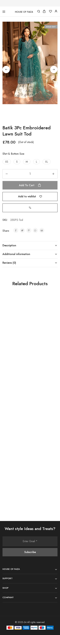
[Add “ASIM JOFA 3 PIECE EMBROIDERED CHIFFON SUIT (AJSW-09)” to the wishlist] (51, 305)
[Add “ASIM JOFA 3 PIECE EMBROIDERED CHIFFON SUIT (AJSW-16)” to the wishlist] (23, 443)
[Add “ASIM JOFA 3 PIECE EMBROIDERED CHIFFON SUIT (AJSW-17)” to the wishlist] (23, 374)
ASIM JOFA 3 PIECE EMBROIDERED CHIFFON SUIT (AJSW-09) (41, 337)
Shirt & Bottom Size (13, 154)
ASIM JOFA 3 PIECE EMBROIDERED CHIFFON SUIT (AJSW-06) (14, 337)
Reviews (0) (9, 263)
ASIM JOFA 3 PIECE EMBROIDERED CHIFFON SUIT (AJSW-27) (41, 406)
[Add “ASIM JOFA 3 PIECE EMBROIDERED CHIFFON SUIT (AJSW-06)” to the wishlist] (23, 305)
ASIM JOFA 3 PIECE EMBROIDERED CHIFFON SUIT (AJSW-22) (41, 475)
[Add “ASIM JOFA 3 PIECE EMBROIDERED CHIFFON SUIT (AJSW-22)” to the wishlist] (51, 443)
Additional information (16, 254)
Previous (6, 69)
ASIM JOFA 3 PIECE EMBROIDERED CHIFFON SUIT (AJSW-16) (14, 475)
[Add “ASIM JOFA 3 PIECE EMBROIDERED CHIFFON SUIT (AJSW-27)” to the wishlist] (51, 374)
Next (54, 69)
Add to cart (27, 185)
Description (9, 245)
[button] (6, 161)
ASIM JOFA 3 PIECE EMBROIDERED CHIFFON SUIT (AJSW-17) (14, 406)
